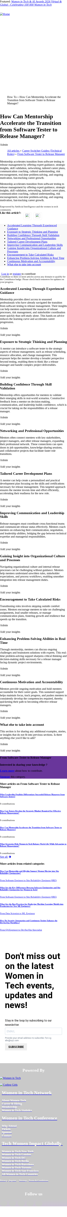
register (17, 273)
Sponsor (5, 776)
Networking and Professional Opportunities (31, 238)
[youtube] (39, 1203)
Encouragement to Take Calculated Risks (30, 254)
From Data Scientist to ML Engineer (17, 913)
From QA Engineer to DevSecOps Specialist (21, 930)
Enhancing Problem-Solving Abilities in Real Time (35, 258)
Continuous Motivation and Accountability (31, 261)
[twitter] (30, 1203)
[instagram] (21, 1203)
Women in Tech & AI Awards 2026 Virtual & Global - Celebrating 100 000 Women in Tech (31, 3)
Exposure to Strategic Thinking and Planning (32, 231)
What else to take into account (24, 264)
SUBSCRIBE (16, 1047)
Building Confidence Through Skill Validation (33, 235)
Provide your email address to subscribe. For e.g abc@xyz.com (28, 1039)
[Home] (5, 14)
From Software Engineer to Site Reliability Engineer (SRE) (28, 880)
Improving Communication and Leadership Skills (35, 244)
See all (4, 856)
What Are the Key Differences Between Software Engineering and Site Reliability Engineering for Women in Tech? (30, 888)
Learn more (7, 770)
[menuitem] (14, 1100)
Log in (5, 273)
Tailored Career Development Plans (27, 241)
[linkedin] (12, 1203)
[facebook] (3, 1203)
